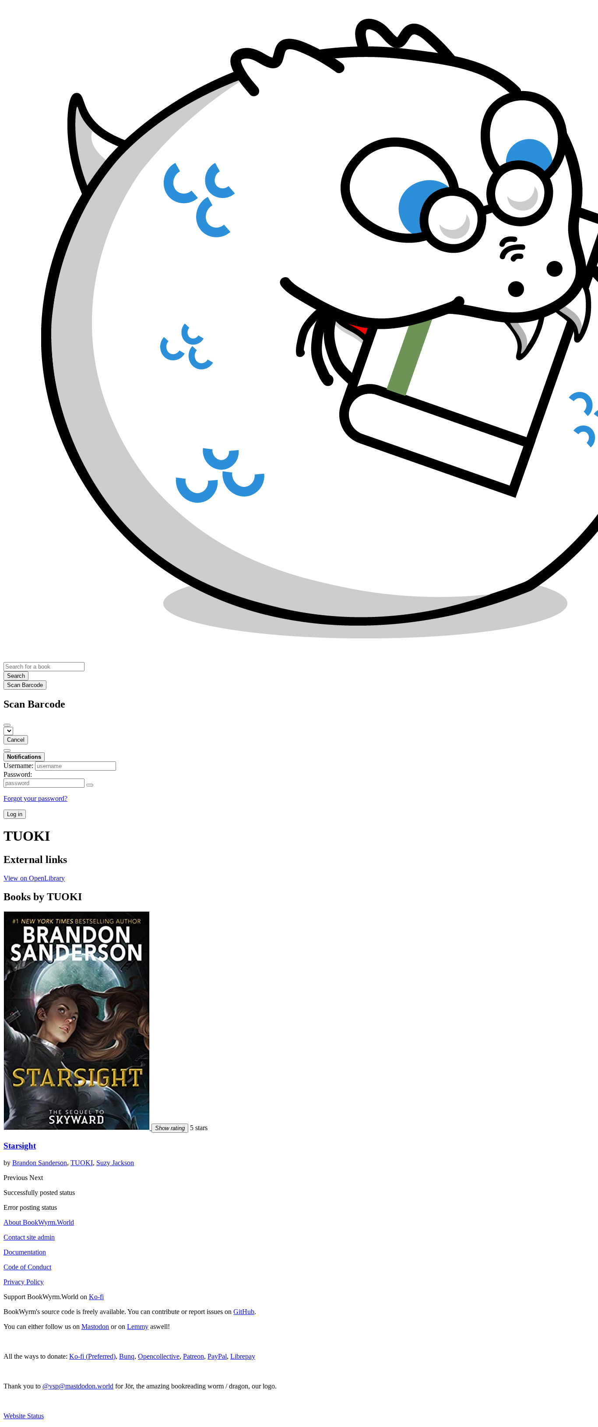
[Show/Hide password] (89, 785)
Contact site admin (29, 1237)
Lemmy (137, 1326)
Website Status (24, 1416)
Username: (18, 765)
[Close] (7, 725)
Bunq (126, 1356)
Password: (18, 774)
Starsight (20, 1145)
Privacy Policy (24, 1282)
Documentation (25, 1252)
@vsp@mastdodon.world (77, 1386)
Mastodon (95, 1326)
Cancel (16, 739)
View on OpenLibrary (34, 878)
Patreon (193, 1356)
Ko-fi (96, 1296)
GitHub (243, 1311)
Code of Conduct (27, 1267)
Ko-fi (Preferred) (92, 1356)
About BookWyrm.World (39, 1222)
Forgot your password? (35, 798)
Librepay (242, 1356)
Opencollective (158, 1356)
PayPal (217, 1356)
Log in (14, 814)
